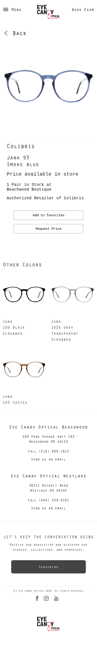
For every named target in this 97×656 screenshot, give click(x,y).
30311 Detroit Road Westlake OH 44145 (48, 488)
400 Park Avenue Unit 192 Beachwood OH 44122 (48, 439)
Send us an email (48, 459)
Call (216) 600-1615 (48, 451)
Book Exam (83, 9)
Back (17, 33)
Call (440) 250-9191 (48, 500)
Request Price (48, 229)
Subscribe (48, 566)
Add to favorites (48, 215)
